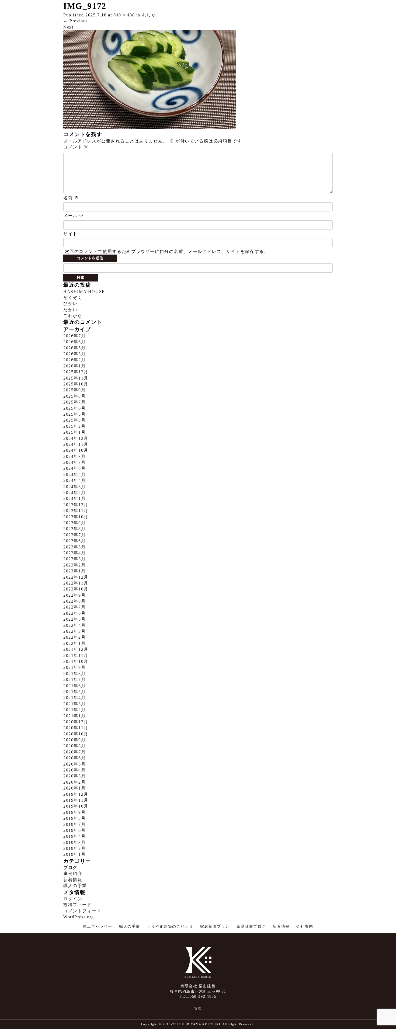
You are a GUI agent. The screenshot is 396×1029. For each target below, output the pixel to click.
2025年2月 (74, 426)
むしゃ (149, 15)
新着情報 (72, 879)
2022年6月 (74, 613)
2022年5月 (74, 619)
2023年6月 (74, 540)
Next (71, 27)
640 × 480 (124, 15)
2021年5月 (74, 691)
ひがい (70, 303)
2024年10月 (75, 450)
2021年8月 (74, 673)
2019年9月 (74, 812)
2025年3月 (74, 420)
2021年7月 (74, 679)
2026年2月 (74, 359)
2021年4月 (74, 697)
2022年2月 (74, 637)
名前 (71, 198)
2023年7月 (74, 535)
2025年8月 (74, 396)
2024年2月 (74, 492)
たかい (70, 309)
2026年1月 (74, 366)
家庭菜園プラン (215, 926)
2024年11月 (75, 444)
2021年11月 (75, 655)
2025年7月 (74, 402)
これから (72, 315)
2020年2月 (74, 782)
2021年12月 (75, 649)
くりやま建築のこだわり (170, 926)
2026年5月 (74, 348)
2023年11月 (75, 510)
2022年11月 (75, 583)
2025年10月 (75, 384)
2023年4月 (74, 553)
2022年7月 (74, 607)
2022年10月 (75, 589)
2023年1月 (74, 571)
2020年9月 (74, 740)
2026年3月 (74, 354)
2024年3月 (74, 486)
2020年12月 (75, 721)
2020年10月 (75, 734)
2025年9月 (74, 390)
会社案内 (304, 926)
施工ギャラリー (97, 926)
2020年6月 (74, 758)
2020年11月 (75, 727)
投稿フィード (77, 904)
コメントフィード (82, 911)
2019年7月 (74, 824)
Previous (75, 21)
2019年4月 (74, 836)
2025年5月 (74, 414)
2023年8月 (74, 528)
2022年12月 (75, 577)
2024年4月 (74, 480)
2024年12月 (75, 438)
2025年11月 (75, 378)
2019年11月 (75, 800)
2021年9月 (74, 667)
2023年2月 (74, 565)
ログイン (72, 898)
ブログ (70, 867)
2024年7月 (74, 462)
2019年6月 (74, 830)
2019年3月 (74, 842)
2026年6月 (74, 341)
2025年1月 (74, 432)
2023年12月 (75, 504)
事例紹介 (72, 873)
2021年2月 (74, 709)
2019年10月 (75, 806)
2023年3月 (74, 559)
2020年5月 (74, 764)
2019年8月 (74, 818)
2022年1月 (74, 643)
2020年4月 (74, 770)
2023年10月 (75, 516)
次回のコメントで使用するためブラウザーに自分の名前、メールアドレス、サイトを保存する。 (167, 251)
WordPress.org (78, 917)
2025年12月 (75, 372)
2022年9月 (74, 595)
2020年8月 (74, 745)
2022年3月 (74, 631)
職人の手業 (75, 885)
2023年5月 (74, 547)
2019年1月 (74, 854)
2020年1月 (74, 788)
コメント (76, 147)
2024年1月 (74, 498)
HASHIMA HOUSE (84, 291)
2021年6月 (74, 685)
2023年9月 (74, 522)
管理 (198, 1008)
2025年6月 (74, 408)
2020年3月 (74, 776)
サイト (70, 233)
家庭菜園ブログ (251, 926)
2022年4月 (74, 625)
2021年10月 (75, 661)
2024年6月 (74, 468)
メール (73, 215)
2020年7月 (74, 752)
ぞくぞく (72, 297)
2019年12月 (75, 794)
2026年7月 (74, 335)
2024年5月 (74, 474)
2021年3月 (74, 703)
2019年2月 (74, 848)
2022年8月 (74, 601)
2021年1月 (74, 716)
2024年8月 (74, 456)
